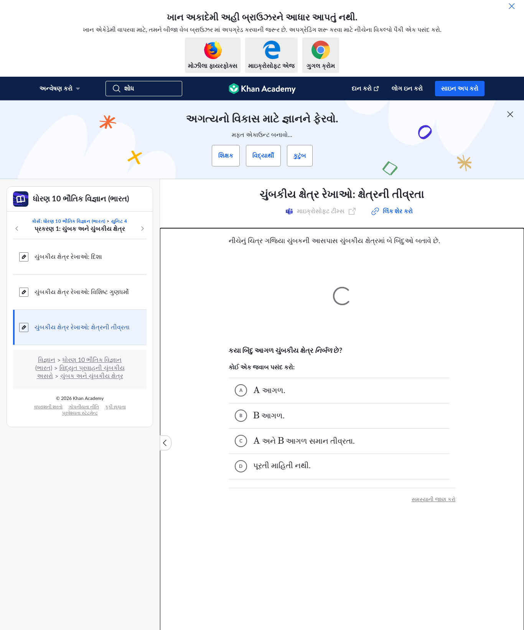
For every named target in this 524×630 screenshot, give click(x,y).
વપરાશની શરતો (48, 407)
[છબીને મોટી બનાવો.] (342, 296)
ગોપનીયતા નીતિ (84, 407)
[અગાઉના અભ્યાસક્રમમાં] (16, 228)
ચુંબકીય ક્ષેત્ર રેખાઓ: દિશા (68, 257)
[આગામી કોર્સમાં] (142, 228)
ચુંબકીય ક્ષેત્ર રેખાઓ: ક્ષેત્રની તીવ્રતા (82, 327)
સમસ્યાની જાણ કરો (434, 499)
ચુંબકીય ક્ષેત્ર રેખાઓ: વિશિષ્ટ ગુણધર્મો (82, 292)
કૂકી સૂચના (115, 407)
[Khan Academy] (262, 88)
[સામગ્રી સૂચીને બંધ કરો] (166, 443)
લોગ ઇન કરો (407, 89)
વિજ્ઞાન (46, 360)
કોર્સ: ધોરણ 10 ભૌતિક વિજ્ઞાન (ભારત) (68, 221)
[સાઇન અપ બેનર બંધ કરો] (510, 114)
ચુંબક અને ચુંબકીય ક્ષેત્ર (91, 376)
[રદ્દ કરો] (512, 6)
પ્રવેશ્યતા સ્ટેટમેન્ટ (80, 413)
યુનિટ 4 (119, 221)
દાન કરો (362, 89)
